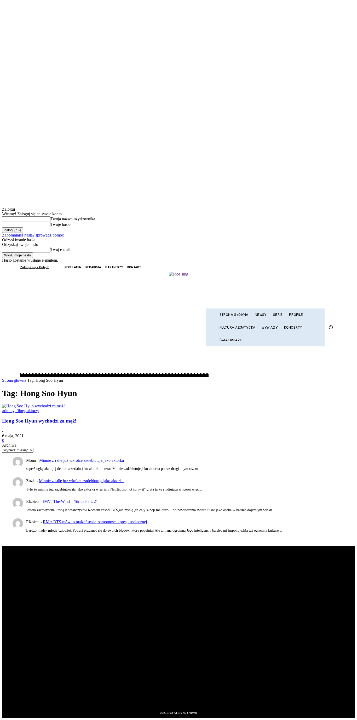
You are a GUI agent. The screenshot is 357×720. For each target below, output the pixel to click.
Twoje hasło (60, 224)
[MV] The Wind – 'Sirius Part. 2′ (70, 501)
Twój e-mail (60, 249)
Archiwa (9, 445)
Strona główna (14, 380)
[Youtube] (333, 267)
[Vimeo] (326, 267)
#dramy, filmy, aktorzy (20, 410)
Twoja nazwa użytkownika (72, 219)
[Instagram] (311, 267)
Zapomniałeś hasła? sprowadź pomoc (33, 235)
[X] (319, 267)
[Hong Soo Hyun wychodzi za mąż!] (33, 406)
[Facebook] (304, 267)
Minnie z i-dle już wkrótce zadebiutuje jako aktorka (81, 460)
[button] (331, 327)
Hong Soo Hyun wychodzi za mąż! (39, 421)
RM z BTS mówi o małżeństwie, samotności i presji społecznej (95, 522)
